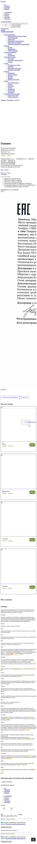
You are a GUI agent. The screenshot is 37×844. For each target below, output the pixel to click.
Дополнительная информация (10, 397)
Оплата (6, 15)
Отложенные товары (5, 29)
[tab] (10, 397)
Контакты (7, 18)
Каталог (6, 14)
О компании (8, 12)
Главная (3, 100)
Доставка (7, 17)
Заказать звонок (15, 27)
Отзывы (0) (24, 397)
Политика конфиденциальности (15, 824)
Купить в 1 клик (6, 173)
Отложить (4, 174)
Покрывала (10, 100)
